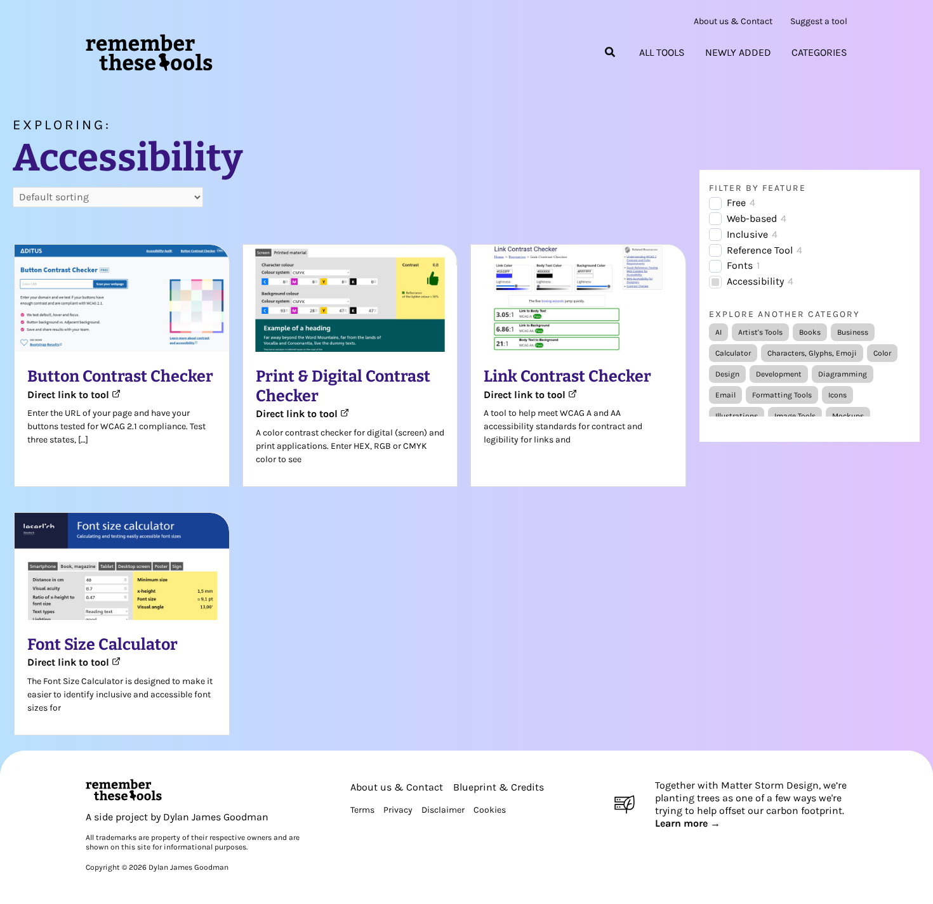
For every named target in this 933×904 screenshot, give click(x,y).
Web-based (752, 218)
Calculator (733, 353)
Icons (837, 395)
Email (725, 395)
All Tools (662, 52)
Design (727, 374)
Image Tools (795, 415)
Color (882, 353)
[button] (610, 52)
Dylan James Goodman (215, 817)
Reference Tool (760, 250)
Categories (819, 52)
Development (779, 374)
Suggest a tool (818, 21)
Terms (362, 809)
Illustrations (736, 415)
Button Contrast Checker (120, 376)
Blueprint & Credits (498, 787)
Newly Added (738, 52)
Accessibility (755, 281)
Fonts (740, 266)
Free (736, 203)
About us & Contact (733, 21)
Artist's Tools (760, 332)
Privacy (398, 809)
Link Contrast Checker (567, 376)
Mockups (848, 415)
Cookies (489, 809)
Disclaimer (443, 809)
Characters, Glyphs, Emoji (812, 353)
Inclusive (747, 234)
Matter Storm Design (770, 785)
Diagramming (842, 374)
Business (852, 332)
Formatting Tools (782, 395)
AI (718, 332)
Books (810, 332)
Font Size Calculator (102, 644)
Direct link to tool (69, 395)
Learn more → (687, 823)
